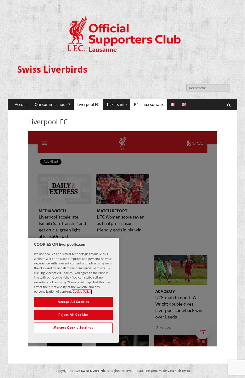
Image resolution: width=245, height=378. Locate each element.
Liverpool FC (88, 104)
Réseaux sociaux (149, 104)
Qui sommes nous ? (52, 104)
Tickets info (116, 104)
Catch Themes (178, 370)
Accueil (21, 104)
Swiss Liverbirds (52, 69)
